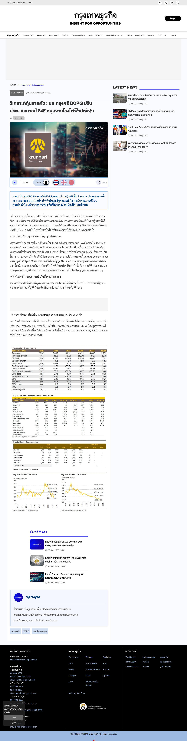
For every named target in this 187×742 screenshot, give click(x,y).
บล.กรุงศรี (15, 631)
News (149, 35)
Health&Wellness (113, 35)
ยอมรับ (14, 717)
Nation (146, 662)
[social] (160, 3)
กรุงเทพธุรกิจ (131, 662)
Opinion (161, 35)
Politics (129, 35)
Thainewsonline (132, 666)
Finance (40, 35)
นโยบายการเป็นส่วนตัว (92, 683)
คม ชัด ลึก (164, 657)
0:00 (24, 183)
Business (53, 35)
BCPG (26, 631)
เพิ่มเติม (7, 712)
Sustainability (77, 35)
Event (172, 35)
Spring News (165, 662)
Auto (91, 35)
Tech (64, 35)
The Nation (130, 657)
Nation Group (149, 657)
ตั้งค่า (13, 723)
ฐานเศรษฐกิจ (165, 666)
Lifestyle (138, 35)
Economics (27, 35)
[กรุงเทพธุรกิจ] (13, 35)
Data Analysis (38, 85)
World (98, 35)
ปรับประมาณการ (40, 631)
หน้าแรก (13, 85)
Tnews (146, 666)
